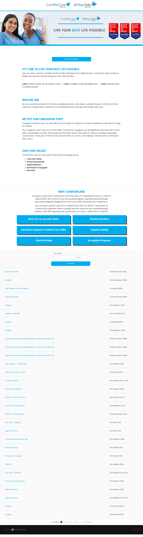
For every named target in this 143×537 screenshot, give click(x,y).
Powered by (6, 530)
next (88, 522)
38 (85, 522)
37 (82, 522)
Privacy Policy (136, 530)
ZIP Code (57, 253)
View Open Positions (71, 59)
